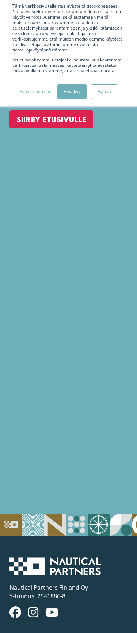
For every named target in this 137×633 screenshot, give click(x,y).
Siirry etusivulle (51, 119)
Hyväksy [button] (72, 91)
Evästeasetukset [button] (36, 91)
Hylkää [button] (104, 91)
